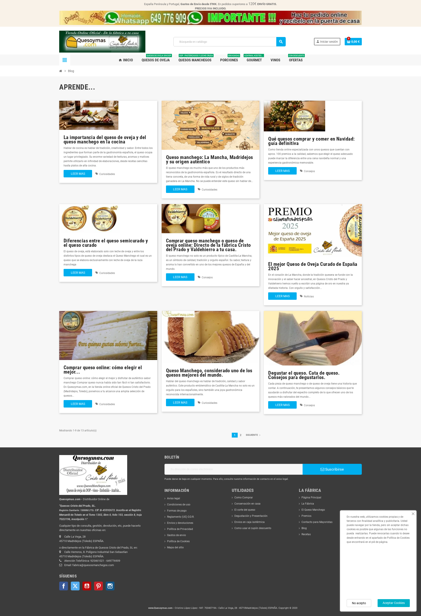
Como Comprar (243, 497)
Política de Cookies (178, 541)
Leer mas (78, 173)
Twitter (75, 586)
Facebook (63, 586)
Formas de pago (177, 510)
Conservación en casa (247, 503)
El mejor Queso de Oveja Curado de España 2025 (312, 266)
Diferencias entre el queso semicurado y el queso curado (106, 243)
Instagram (110, 586)
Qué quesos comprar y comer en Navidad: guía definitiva (311, 141)
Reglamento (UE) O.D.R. (180, 516)
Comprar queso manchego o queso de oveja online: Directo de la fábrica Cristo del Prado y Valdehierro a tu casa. (208, 245)
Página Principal (311, 497)
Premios (306, 515)
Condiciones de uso (178, 504)
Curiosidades (107, 174)
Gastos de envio (176, 535)
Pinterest (98, 586)
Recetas (306, 534)
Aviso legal (173, 498)
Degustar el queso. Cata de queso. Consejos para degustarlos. (304, 375)
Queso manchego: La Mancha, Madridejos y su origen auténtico (209, 159)
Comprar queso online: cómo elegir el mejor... (103, 370)
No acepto (359, 603)
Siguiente (252, 435)
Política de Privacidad (180, 529)
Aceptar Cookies (394, 603)
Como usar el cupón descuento (252, 528)
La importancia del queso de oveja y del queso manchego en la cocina (105, 139)
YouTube (86, 586)
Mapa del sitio (175, 547)
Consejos (309, 171)
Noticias (309, 296)
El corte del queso (244, 509)
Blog (304, 528)
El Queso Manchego (313, 509)
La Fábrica (307, 503)
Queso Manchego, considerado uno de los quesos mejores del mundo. (209, 373)
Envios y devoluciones (180, 522)
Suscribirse (334, 469)
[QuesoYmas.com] (102, 41)
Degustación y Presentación (251, 515)
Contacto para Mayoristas (316, 522)
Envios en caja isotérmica (249, 522)
